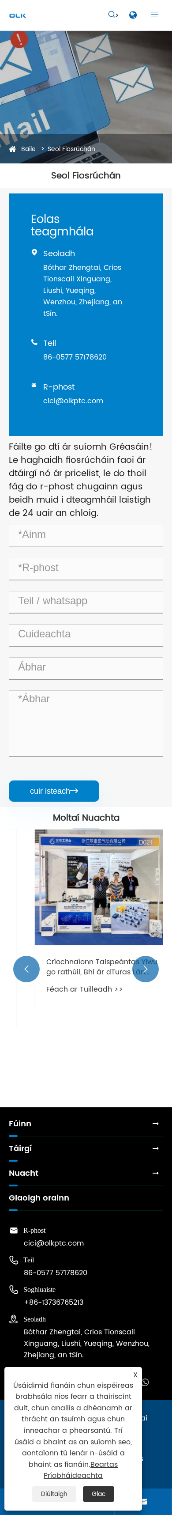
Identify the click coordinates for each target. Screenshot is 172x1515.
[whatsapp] (145, 1381)
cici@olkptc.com (73, 401)
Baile (28, 149)
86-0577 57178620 (75, 357)
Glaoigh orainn (39, 1198)
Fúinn (20, 1123)
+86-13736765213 (53, 1302)
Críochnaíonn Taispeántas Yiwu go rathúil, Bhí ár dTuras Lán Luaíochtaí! (85, 967)
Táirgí (20, 1148)
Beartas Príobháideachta (81, 1470)
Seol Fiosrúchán (71, 149)
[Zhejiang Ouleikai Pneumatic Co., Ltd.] (17, 15)
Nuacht (23, 1173)
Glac (98, 1494)
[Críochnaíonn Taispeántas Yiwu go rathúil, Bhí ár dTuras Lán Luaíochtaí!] (86, 887)
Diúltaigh (54, 1494)
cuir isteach (54, 791)
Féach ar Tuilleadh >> (68, 989)
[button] (26, 969)
